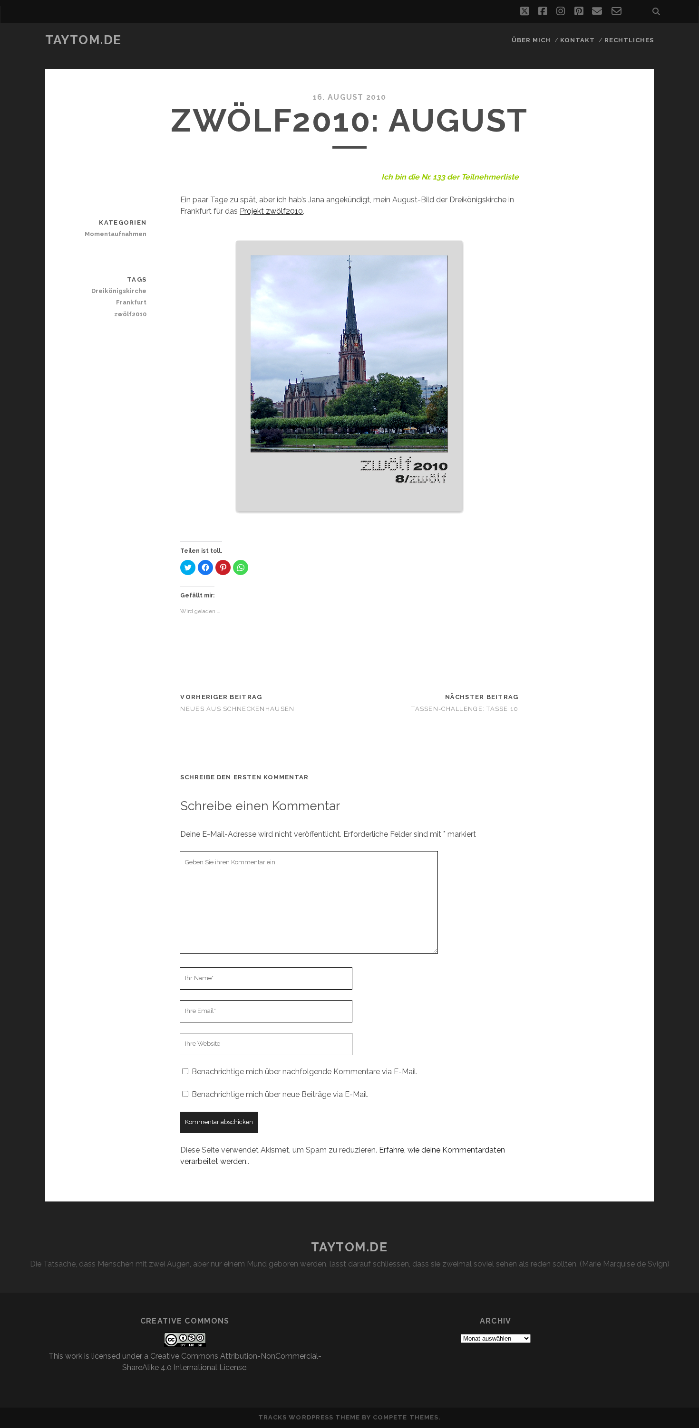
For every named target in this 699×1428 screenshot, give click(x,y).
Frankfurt (131, 302)
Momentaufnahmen (115, 233)
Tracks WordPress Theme (309, 1417)
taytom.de (83, 40)
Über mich (531, 40)
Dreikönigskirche (118, 290)
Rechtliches (629, 40)
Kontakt (577, 40)
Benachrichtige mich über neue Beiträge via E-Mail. (280, 1094)
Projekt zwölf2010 (271, 211)
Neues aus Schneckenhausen (237, 708)
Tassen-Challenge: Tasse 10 (464, 708)
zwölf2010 (130, 314)
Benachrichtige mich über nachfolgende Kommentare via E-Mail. (304, 1071)
